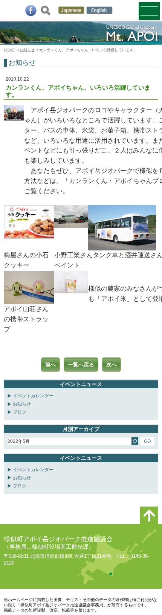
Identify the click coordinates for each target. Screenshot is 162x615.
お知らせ (27, 50)
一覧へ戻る (81, 365)
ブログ (19, 412)
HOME (9, 50)
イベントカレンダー (33, 395)
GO (147, 441)
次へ (111, 365)
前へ (50, 365)
